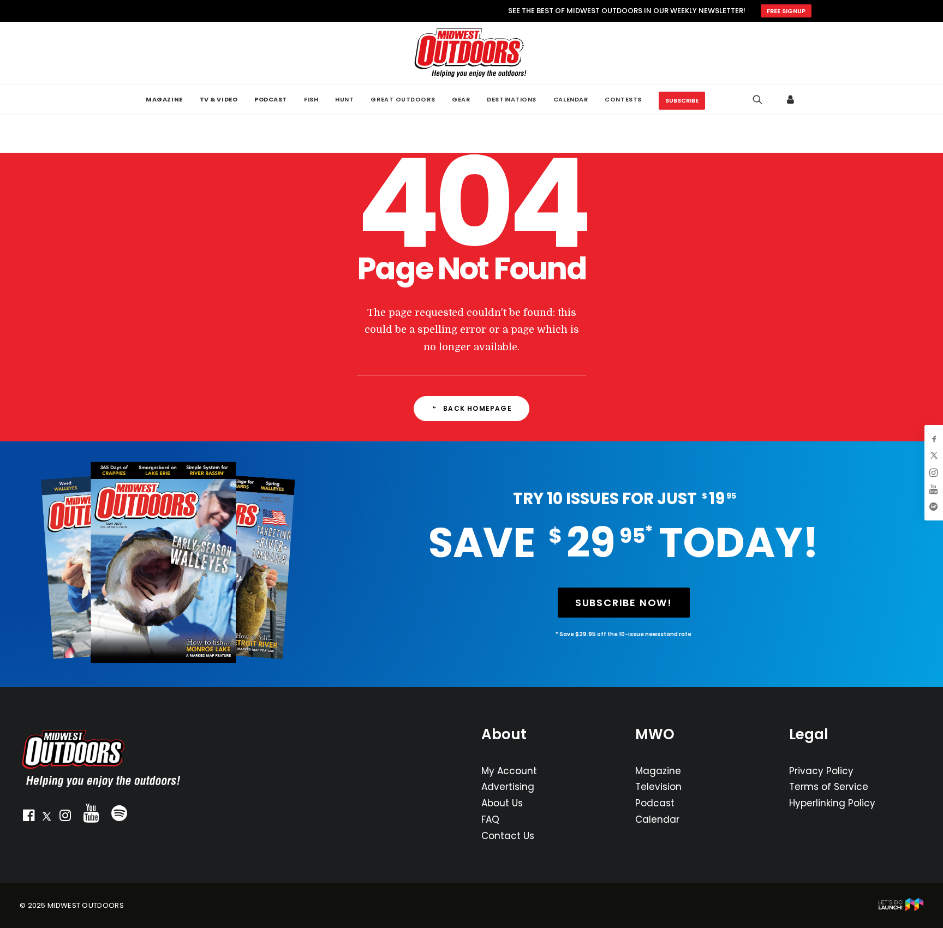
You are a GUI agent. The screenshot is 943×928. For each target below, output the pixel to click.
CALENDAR (570, 99)
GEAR (461, 99)
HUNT (344, 99)
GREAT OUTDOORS (403, 99)
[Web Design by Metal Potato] (901, 908)
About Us (502, 803)
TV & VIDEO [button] (219, 100)
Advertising (507, 786)
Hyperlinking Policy (832, 803)
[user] (791, 99)
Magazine (658, 770)
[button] (28, 817)
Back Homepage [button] (477, 408)
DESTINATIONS (511, 99)
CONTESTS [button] (623, 99)
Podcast (655, 803)
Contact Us (507, 835)
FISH (311, 99)
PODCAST (270, 100)
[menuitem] (164, 100)
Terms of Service (828, 786)
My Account (509, 770)
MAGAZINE (164, 100)
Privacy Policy (821, 770)
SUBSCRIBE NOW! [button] (623, 602)
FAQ (490, 819)
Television (658, 786)
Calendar (657, 819)
